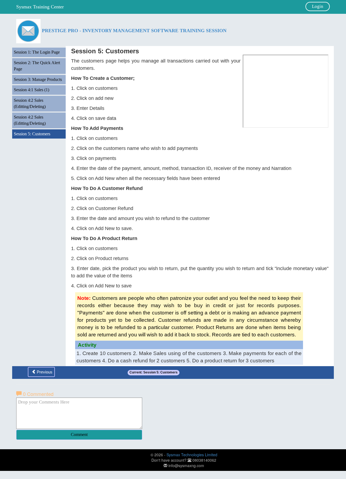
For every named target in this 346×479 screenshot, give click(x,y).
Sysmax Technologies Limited (192, 454)
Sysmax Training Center (40, 6)
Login (317, 6)
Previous (44, 372)
